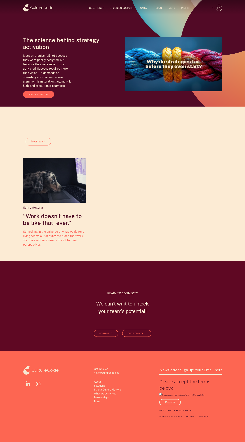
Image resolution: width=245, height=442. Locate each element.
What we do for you (105, 393)
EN (218, 8)
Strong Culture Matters (107, 389)
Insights (186, 8)
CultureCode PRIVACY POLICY (171, 417)
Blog (159, 8)
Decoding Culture (121, 8)
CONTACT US (105, 333)
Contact (144, 8)
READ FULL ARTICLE (39, 94)
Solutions (96, 8)
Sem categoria (33, 207)
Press (97, 401)
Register (170, 402)
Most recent (38, 141)
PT (213, 7)
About (97, 381)
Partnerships (101, 397)
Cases (172, 8)
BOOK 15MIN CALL (137, 333)
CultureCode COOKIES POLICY (197, 417)
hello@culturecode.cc (106, 372)
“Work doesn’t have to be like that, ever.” (52, 219)
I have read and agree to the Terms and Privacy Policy (183, 395)
